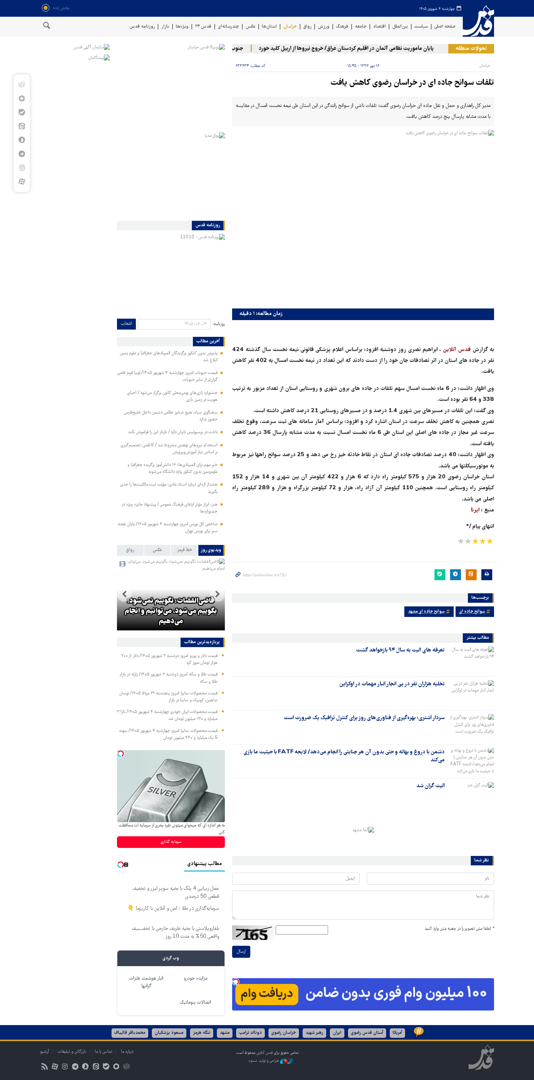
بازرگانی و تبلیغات (72, 1052)
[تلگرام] (21, 154)
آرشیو (44, 1052)
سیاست (421, 26)
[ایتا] (21, 126)
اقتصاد (379, 26)
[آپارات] (21, 181)
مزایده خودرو (195, 978)
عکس (250, 26)
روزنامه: (219, 324)
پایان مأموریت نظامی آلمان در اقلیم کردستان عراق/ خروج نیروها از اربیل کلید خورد (357, 49)
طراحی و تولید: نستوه (264, 1061)
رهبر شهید (314, 1033)
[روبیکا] (21, 84)
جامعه (361, 26)
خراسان (290, 26)
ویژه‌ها (182, 26)
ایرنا (475, 510)
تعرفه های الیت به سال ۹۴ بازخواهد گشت (400, 650)
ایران (337, 1033)
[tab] (211, 550)
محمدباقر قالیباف (129, 1033)
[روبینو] (21, 98)
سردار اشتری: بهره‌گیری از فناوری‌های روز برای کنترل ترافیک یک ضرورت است (364, 718)
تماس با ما (103, 1052)
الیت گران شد (430, 786)
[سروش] (21, 140)
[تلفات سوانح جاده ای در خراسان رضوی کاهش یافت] (363, 217)
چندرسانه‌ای (228, 26)
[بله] (21, 112)
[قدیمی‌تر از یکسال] (471, 659)
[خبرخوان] (44, 1067)
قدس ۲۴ (203, 26)
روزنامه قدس (142, 26)
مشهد (225, 1033)
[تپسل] (235, 981)
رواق (307, 26)
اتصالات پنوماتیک (195, 1002)
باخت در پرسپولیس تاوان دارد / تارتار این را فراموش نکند (173, 432)
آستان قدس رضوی (367, 1033)
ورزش (323, 26)
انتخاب (126, 324)
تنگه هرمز (201, 1033)
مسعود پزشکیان (169, 1033)
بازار (165, 26)
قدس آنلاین (478, 21)
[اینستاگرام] (21, 167)
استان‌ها (269, 26)
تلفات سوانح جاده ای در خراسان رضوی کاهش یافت (412, 83)
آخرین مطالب (208, 341)
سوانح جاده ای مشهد (426, 612)
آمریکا (397, 1033)
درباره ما (127, 1052)
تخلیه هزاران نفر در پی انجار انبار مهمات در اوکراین (392, 684)
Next (124, 594)
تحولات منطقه (471, 49)
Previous (217, 594)
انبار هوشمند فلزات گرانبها (146, 982)
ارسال (241, 952)
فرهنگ (342, 26)
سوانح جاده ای (472, 612)
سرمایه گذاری (171, 842)
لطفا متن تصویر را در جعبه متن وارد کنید (459, 929)
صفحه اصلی (445, 26)
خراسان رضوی (283, 1033)
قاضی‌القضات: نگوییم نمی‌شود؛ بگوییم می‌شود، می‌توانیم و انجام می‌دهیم (171, 611)
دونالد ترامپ (250, 1033)
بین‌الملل (400, 26)
